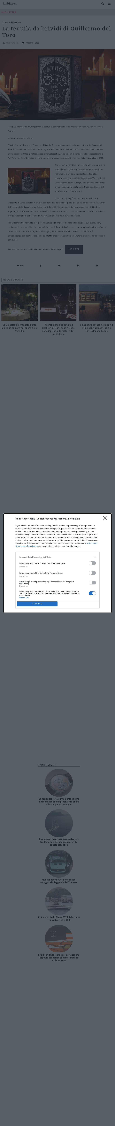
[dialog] (57, 563)
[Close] (106, 519)
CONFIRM (37, 604)
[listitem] (57, 557)
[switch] (92, 563)
